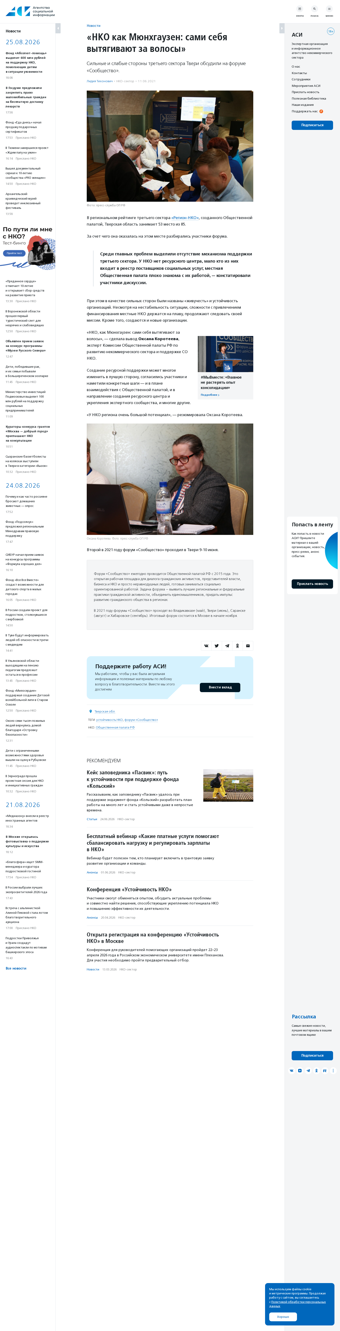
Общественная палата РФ (115, 727)
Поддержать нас (305, 111)
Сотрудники (301, 79)
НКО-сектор (125, 81)
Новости (93, 26)
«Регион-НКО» (185, 217)
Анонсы (92, 872)
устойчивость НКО (109, 720)
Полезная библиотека (309, 98)
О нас (296, 66)
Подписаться (312, 125)
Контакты (299, 73)
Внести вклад (220, 687)
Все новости (16, 968)
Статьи (92, 819)
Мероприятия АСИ (306, 86)
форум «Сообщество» (141, 720)
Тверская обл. (105, 711)
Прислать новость (305, 92)
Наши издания (303, 105)
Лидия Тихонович (100, 81)
